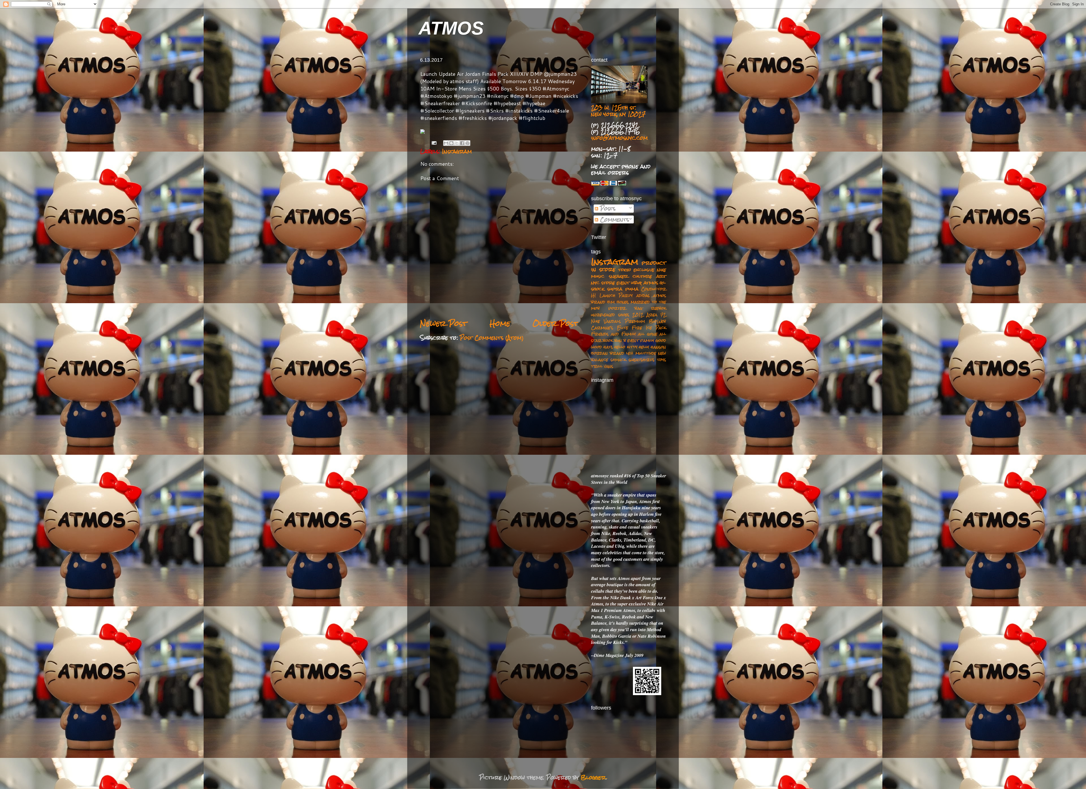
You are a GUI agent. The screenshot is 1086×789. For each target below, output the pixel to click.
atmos (651, 282)
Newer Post (443, 323)
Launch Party (616, 295)
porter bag (625, 308)
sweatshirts (641, 359)
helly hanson (652, 346)
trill (596, 366)
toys (661, 359)
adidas (643, 295)
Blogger (593, 777)
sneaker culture (630, 276)
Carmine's (602, 327)
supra (614, 289)
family (647, 340)
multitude (645, 353)
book (608, 340)
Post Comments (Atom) (492, 337)
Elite (622, 327)
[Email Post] (434, 142)
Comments (613, 219)
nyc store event (610, 282)
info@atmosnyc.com (619, 137)
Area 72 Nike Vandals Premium (628, 317)
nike (661, 269)
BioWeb (657, 321)
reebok (658, 308)
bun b (620, 340)
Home (500, 323)
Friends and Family (613, 333)
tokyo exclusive (636, 269)
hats (608, 346)
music (597, 276)
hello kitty (625, 346)
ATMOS (451, 28)
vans (608, 366)
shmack (618, 359)
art (661, 276)
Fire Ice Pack (649, 327)
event (633, 340)
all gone (647, 333)
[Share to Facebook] (462, 143)
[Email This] (446, 143)
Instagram (457, 151)
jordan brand (607, 353)
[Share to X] (457, 143)
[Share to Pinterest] (467, 143)
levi (629, 353)
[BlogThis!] (451, 143)
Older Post (555, 323)
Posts (606, 208)
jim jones (617, 302)
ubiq (636, 282)
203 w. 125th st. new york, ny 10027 (618, 110)
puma (631, 289)
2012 (637, 314)
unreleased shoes (610, 314)
